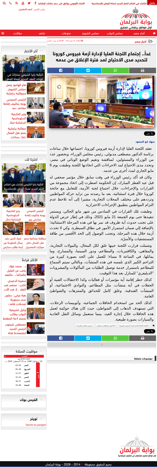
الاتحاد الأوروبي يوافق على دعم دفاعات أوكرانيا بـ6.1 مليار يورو (63, 3)
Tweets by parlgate (35, 424)
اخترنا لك (31, 158)
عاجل (152, 2)
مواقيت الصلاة (26, 350)
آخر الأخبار (30, 50)
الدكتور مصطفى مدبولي (106, 326)
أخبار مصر (140, 41)
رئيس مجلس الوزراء (84, 326)
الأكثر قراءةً (29, 259)
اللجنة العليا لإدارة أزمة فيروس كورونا (133, 326)
